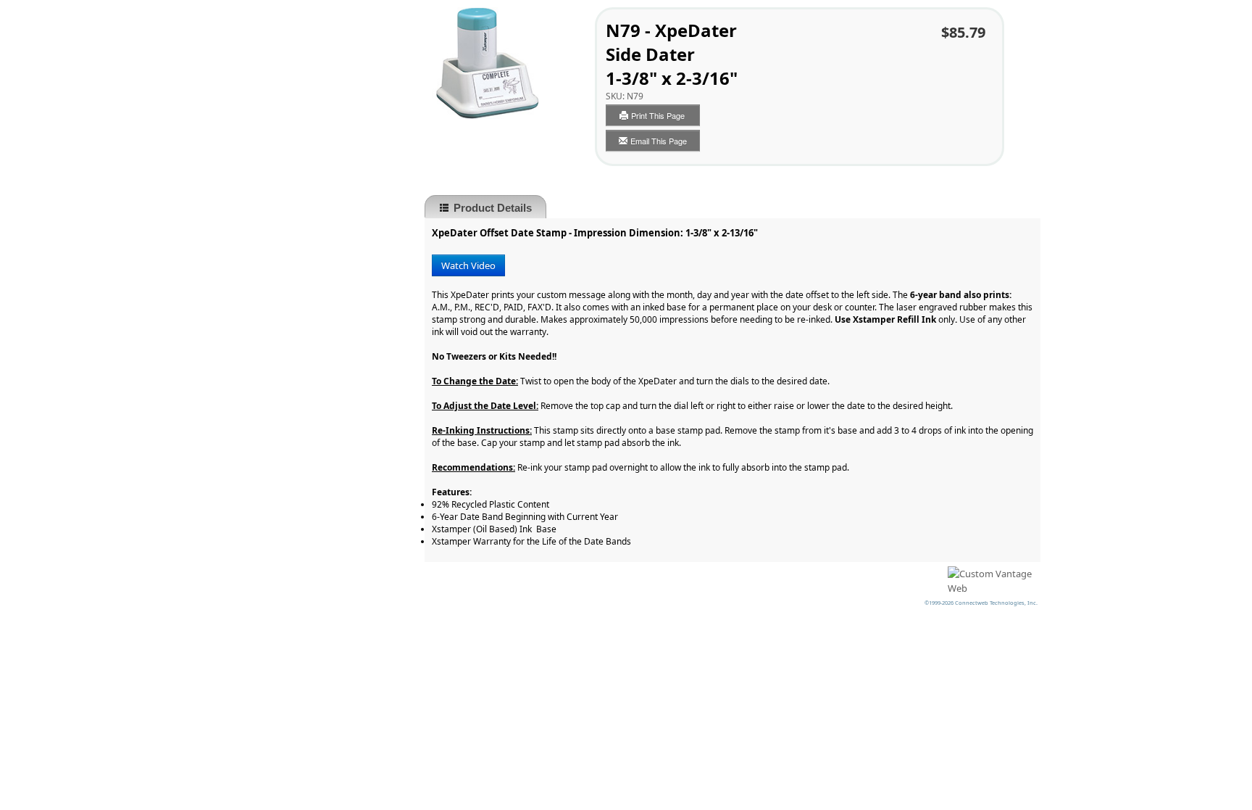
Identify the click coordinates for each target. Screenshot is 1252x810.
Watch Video (468, 265)
